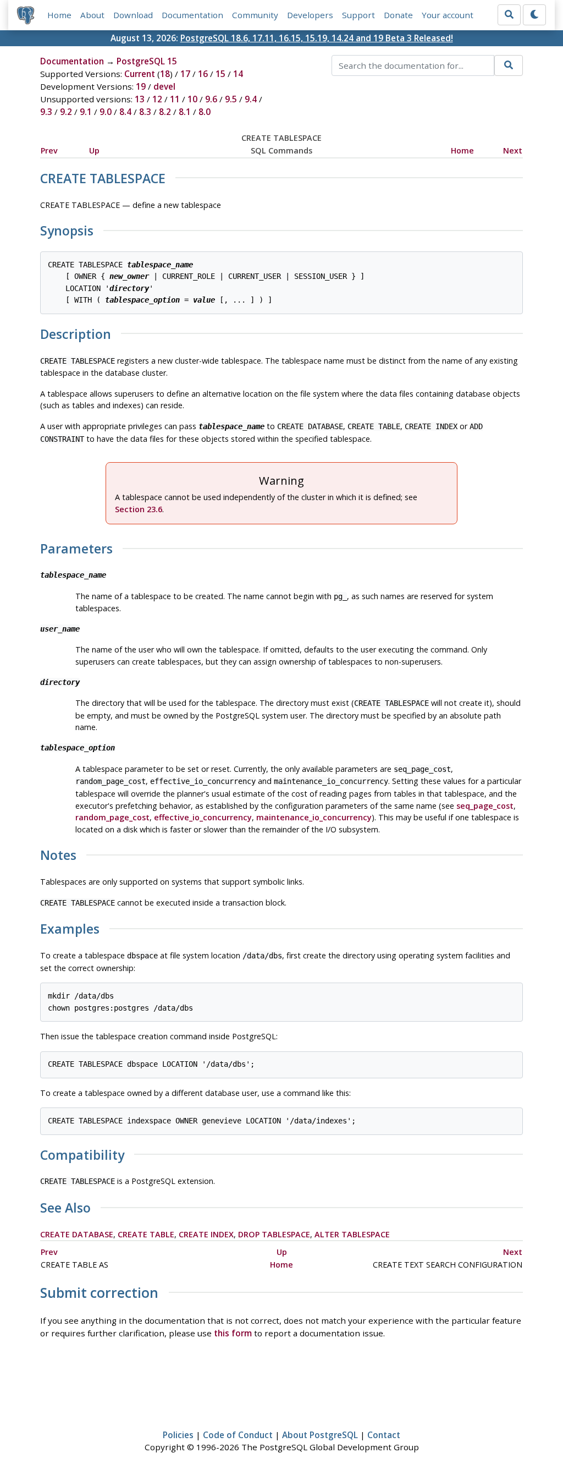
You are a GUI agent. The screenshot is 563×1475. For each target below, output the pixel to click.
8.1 (185, 111)
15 (220, 73)
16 (203, 73)
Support (358, 14)
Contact (383, 1434)
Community (255, 14)
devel (164, 86)
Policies (178, 1434)
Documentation (192, 14)
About (92, 14)
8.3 (145, 111)
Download (133, 14)
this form (233, 1333)
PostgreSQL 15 (147, 61)
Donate (398, 14)
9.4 (251, 99)
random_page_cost (112, 817)
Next (512, 150)
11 (175, 99)
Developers (310, 14)
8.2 (165, 111)
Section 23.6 (138, 509)
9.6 (211, 99)
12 (157, 99)
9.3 (46, 111)
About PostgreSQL (320, 1434)
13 (140, 99)
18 (165, 73)
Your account (447, 14)
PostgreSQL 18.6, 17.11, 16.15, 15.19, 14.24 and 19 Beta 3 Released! (316, 37)
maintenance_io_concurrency (314, 817)
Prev (49, 150)
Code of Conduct (238, 1434)
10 (192, 99)
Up (94, 150)
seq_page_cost (485, 805)
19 (141, 86)
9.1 (86, 111)
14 (238, 73)
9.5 (231, 99)
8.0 (204, 111)
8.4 (125, 111)
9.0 (106, 111)
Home (59, 14)
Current (139, 73)
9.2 (66, 111)
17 (185, 73)
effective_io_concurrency (203, 817)
